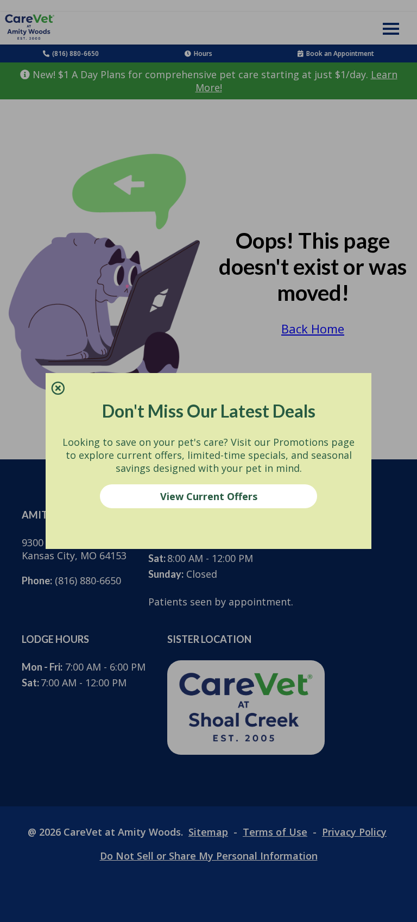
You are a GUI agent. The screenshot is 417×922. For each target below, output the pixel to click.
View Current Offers (208, 496)
